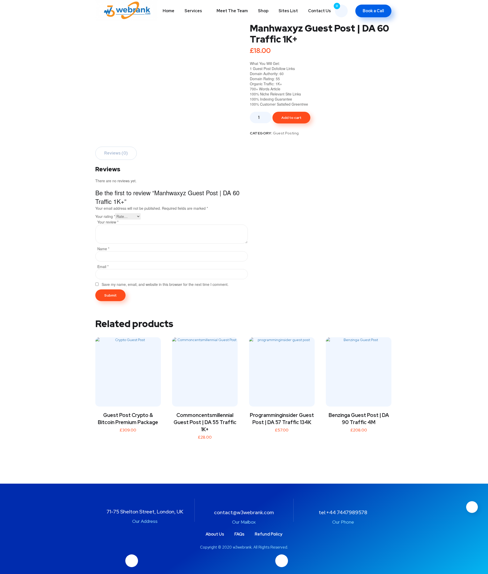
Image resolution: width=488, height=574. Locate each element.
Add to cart (291, 117)
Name (103, 248)
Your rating (105, 216)
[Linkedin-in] (281, 560)
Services (193, 10)
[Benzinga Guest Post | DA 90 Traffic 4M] (358, 370)
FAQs (239, 534)
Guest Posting (286, 133)
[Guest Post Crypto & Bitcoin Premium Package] (128, 370)
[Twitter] (131, 560)
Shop (263, 10)
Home (168, 10)
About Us (215, 534)
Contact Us (319, 10)
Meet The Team (232, 10)
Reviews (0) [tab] (116, 153)
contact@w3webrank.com (244, 512)
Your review (107, 222)
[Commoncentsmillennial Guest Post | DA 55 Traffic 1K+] (205, 370)
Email (103, 266)
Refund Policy (268, 534)
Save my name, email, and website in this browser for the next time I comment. (165, 284)
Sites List (288, 10)
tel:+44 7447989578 (343, 512)
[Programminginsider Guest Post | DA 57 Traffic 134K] (282, 370)
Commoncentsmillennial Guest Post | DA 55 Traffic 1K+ (205, 422)
